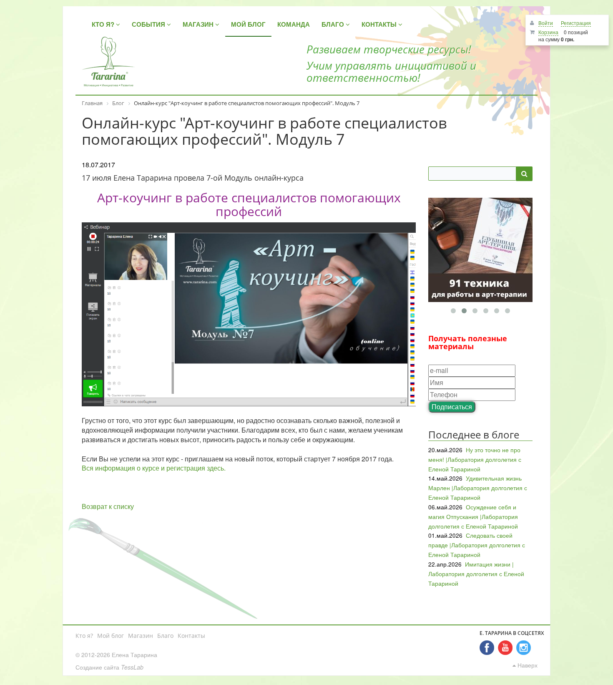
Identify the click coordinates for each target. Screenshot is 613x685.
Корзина (548, 31)
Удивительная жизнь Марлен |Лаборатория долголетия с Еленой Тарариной (477, 487)
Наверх (527, 665)
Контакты (191, 636)
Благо (165, 636)
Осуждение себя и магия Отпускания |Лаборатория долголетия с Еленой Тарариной (473, 516)
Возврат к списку (108, 506)
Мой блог (110, 636)
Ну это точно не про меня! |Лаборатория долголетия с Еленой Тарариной (474, 459)
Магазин (140, 636)
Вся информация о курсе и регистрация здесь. (154, 468)
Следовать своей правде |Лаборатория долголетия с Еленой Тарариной (476, 545)
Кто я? (84, 636)
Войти (545, 22)
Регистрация (576, 22)
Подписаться (452, 406)
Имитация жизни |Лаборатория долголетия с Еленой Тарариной (476, 573)
